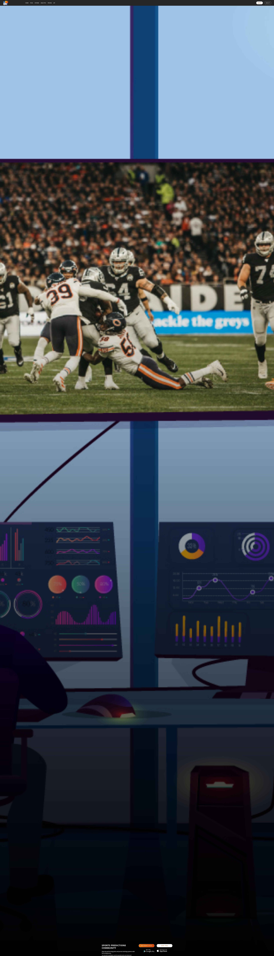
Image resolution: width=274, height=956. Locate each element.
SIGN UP (268, 3)
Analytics (43, 3)
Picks (31, 3)
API (54, 3)
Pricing (50, 3)
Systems (37, 3)
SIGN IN (259, 3)
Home (26, 3)
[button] (146, 945)
